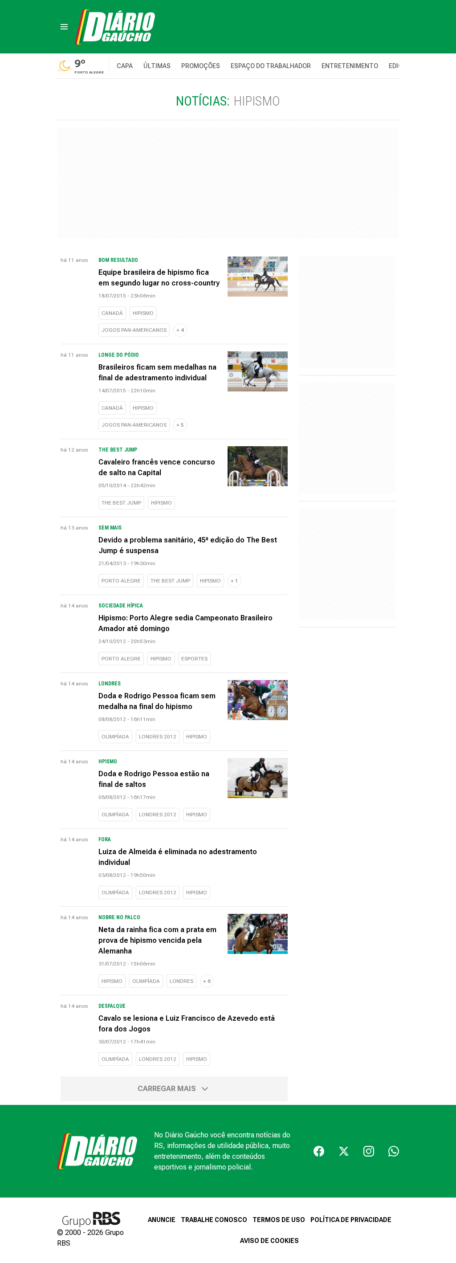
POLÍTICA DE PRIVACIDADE (350, 1219)
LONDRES (181, 981)
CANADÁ (112, 313)
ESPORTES (194, 659)
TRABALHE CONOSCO (214, 1219)
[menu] (64, 26)
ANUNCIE (161, 1219)
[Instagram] (368, 1151)
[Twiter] (343, 1151)
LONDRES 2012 (157, 736)
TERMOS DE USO (278, 1219)
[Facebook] (319, 1151)
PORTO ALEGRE (121, 581)
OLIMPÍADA (115, 736)
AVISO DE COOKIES (269, 1240)
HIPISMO (143, 313)
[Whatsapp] (393, 1151)
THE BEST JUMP (121, 503)
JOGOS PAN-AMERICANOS (134, 330)
